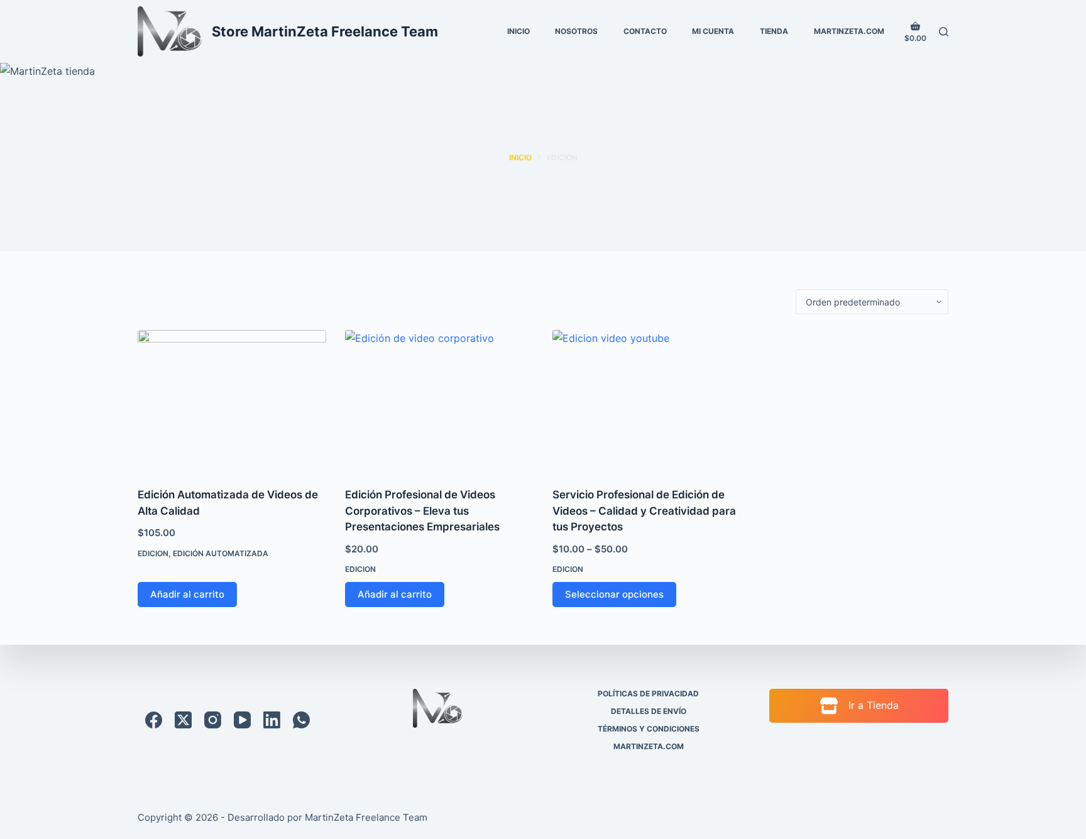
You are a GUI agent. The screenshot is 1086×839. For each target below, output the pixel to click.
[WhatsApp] (301, 719)
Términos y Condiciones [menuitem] (648, 728)
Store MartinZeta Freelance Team (325, 31)
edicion (153, 553)
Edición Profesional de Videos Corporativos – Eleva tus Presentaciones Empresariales (422, 510)
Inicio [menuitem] (518, 31)
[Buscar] (943, 31)
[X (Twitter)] (183, 719)
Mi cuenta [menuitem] (713, 31)
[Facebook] (153, 719)
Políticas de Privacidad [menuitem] (648, 693)
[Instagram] (212, 719)
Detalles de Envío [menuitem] (648, 711)
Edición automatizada (220, 553)
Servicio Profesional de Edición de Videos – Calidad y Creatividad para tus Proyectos (644, 510)
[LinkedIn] (271, 719)
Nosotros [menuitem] (576, 31)
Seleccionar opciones (614, 594)
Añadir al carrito (187, 594)
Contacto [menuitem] (645, 31)
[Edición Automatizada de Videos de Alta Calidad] (232, 400)
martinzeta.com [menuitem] (849, 31)
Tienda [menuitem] (774, 31)
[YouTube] (242, 719)
